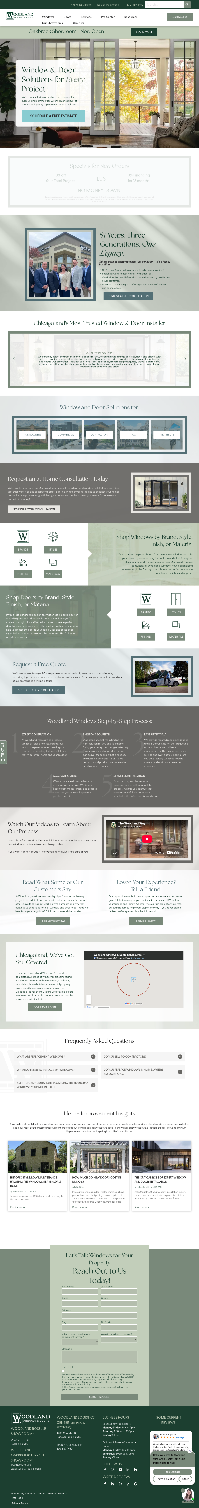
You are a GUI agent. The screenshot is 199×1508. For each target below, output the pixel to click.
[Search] (187, 4)
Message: (67, 1349)
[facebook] (105, 1470)
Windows (48, 17)
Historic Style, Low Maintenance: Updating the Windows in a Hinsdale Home (35, 1181)
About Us (78, 23)
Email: (65, 1298)
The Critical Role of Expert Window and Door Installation (160, 1179)
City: (64, 1322)
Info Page (17, 1498)
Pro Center (108, 17)
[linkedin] (127, 1470)
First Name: (68, 1286)
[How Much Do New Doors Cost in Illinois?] (99, 1157)
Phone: (104, 1298)
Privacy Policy (20, 1503)
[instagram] (112, 1470)
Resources (130, 17)
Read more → (17, 1207)
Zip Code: (106, 1322)
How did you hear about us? (116, 1334)
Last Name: (107, 1286)
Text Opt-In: (68, 1367)
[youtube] (120, 1470)
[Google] (135, 1484)
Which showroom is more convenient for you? (76, 1335)
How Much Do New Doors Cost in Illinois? (96, 1179)
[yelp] (120, 1484)
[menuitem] (81, 5)
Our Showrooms (52, 23)
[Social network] (135, 1470)
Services (86, 17)
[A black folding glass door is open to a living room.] (161, 493)
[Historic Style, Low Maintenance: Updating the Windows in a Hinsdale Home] (37, 1157)
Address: (66, 1310)
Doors (67, 17)
